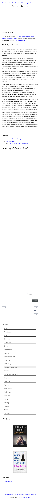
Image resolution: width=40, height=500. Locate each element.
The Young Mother (20, 40)
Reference (7, 392)
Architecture (8, 332)
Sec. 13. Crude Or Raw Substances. (18, 143)
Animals (7, 328)
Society (6, 403)
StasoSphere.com (24, 497)
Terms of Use (18, 494)
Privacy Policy (8, 494)
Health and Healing (10, 367)
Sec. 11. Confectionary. (15, 139)
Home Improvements (11, 374)
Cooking (7, 360)
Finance (6, 353)
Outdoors (7, 413)
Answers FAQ (8, 481)
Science (6, 399)
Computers (8, 343)
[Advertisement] (20, 18)
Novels (6, 385)
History (6, 371)
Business (7, 339)
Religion (7, 396)
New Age (7, 381)
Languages (8, 378)
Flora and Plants (9, 357)
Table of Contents (10, 141)
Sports (6, 406)
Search (33, 494)
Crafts (6, 346)
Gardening (7, 364)
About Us (27, 494)
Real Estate (8, 389)
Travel (6, 410)
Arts (5, 335)
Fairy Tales (8, 350)
